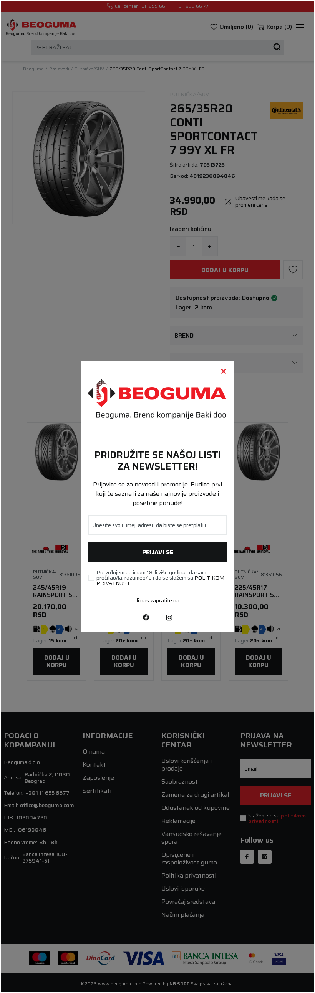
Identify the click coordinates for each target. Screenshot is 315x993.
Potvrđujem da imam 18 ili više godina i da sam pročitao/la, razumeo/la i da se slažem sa (160, 578)
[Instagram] (169, 617)
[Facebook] (146, 617)
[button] (224, 371)
